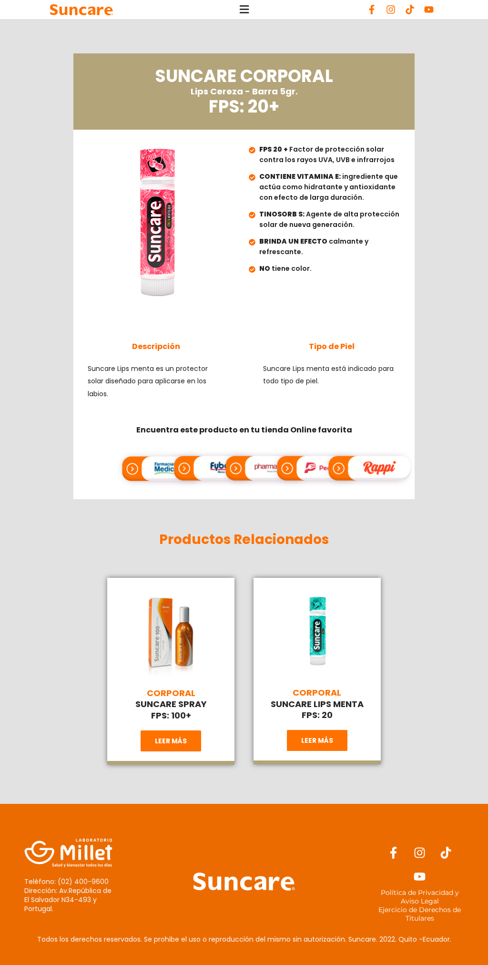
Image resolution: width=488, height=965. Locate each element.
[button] (244, 10)
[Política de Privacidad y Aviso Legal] (419, 896)
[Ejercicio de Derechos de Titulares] (419, 914)
